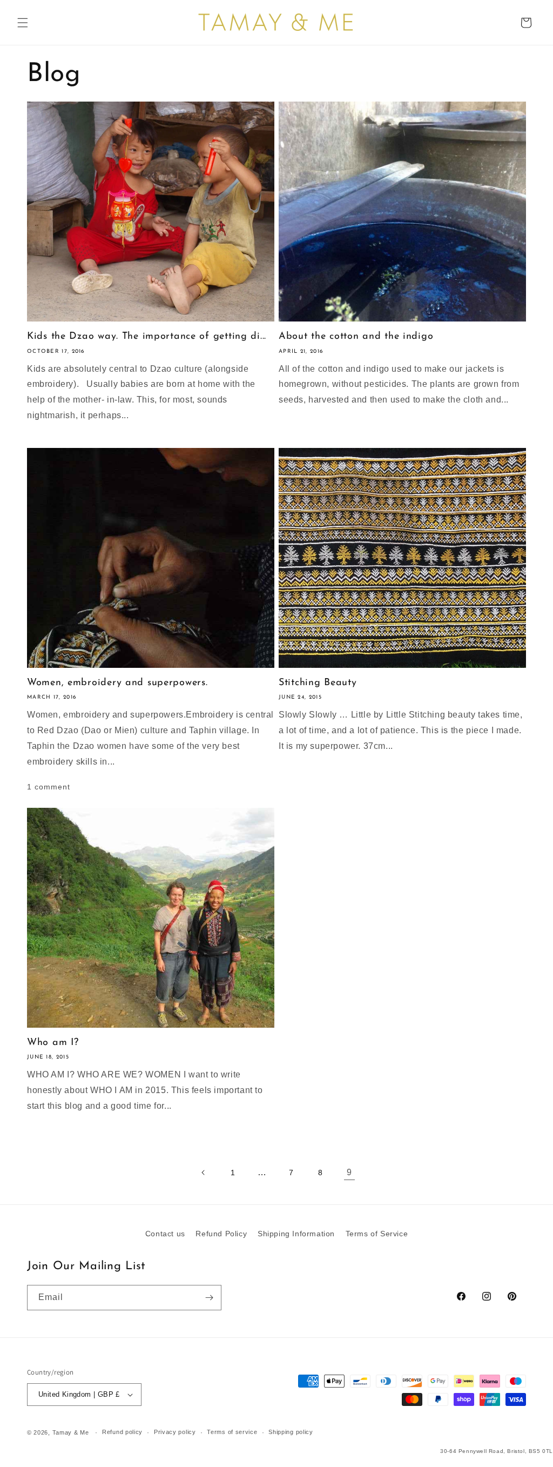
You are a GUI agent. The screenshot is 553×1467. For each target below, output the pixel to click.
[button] (23, 23)
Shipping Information (296, 1233)
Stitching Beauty (318, 683)
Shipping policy (290, 1432)
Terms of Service (377, 1233)
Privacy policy (175, 1432)
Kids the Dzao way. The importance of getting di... (146, 336)
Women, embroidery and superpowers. (117, 683)
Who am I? (52, 1043)
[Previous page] (203, 1172)
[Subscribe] (209, 1297)
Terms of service (232, 1432)
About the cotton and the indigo (356, 336)
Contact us (165, 1233)
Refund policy (122, 1432)
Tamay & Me (70, 1432)
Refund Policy (221, 1233)
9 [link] (349, 1172)
